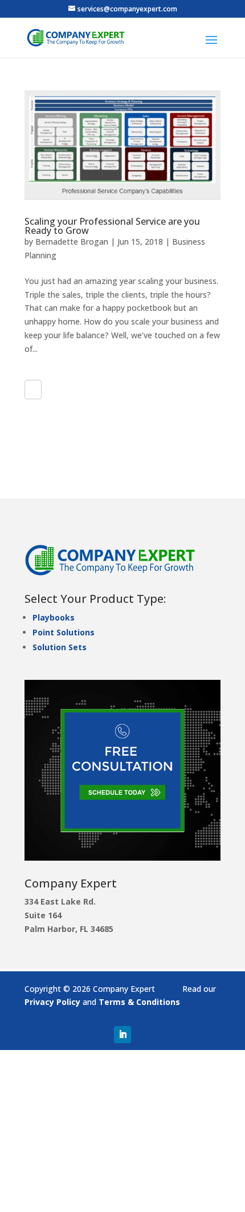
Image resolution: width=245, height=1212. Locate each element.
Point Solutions (63, 632)
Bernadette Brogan (71, 241)
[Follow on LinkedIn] (122, 1034)
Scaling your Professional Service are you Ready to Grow (112, 226)
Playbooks (53, 617)
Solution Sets (59, 647)
